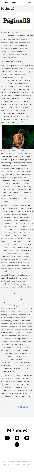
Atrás (6, 404)
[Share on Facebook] (17, 407)
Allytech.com (26, 464)
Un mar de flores (14, 32)
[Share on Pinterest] (27, 407)
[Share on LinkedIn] (24, 407)
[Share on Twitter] (20, 407)
